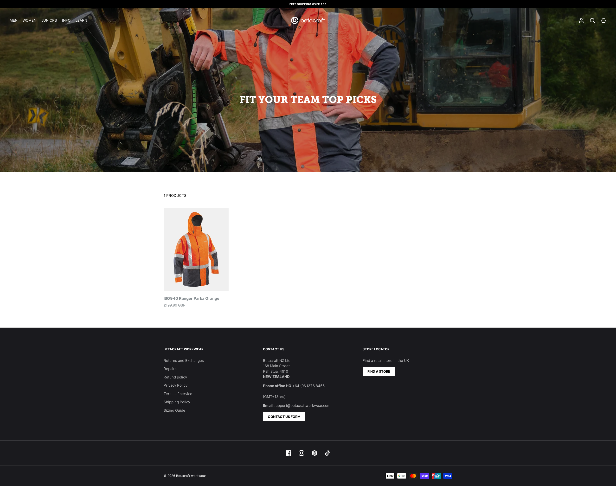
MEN (14, 20)
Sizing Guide (174, 410)
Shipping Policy (177, 402)
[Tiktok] (327, 453)
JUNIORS (49, 20)
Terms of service (178, 393)
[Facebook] (288, 453)
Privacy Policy (175, 385)
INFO (66, 20)
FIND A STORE (378, 371)
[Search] (592, 20)
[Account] (581, 20)
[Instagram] (301, 453)
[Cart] (603, 20)
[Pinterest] (314, 453)
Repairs (170, 368)
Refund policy (175, 377)
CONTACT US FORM (284, 417)
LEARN (81, 20)
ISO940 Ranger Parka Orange (191, 298)
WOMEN (29, 20)
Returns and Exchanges (184, 360)
